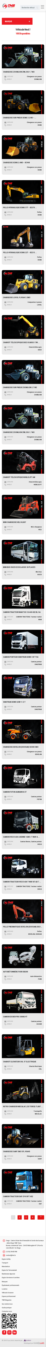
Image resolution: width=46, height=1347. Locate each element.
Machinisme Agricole (8, 1274)
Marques (4, 1281)
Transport (5, 1263)
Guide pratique (6, 1308)
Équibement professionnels (10, 1285)
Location (4, 1289)
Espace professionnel (8, 1296)
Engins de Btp (6, 1259)
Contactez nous (7, 1311)
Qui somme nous (7, 1304)
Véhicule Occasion (7, 1293)
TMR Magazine (6, 1300)
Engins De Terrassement (9, 1270)
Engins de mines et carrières (11, 1277)
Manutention (6, 1266)
